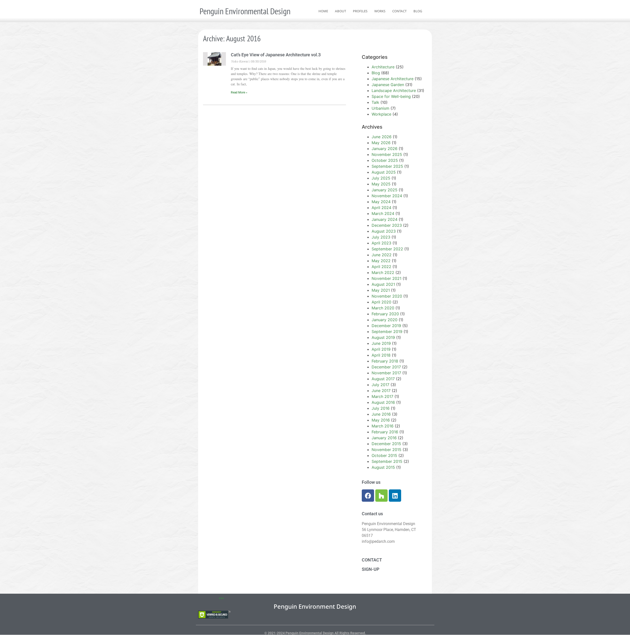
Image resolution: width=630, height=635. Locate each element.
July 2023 (381, 237)
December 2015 (386, 443)
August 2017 (383, 378)
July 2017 (380, 384)
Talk (375, 102)
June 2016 (381, 414)
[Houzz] (381, 495)
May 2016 (381, 420)
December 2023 (387, 225)
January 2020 (384, 319)
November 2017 (386, 372)
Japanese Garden (388, 84)
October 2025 (385, 160)
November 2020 (387, 296)
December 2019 (386, 325)
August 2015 (383, 467)
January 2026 (384, 148)
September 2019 (387, 331)
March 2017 (382, 396)
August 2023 (384, 231)
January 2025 (384, 189)
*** (221, 599)
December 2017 (386, 366)
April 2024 (381, 207)
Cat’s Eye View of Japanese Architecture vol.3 (276, 54)
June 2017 (381, 390)
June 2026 (382, 136)
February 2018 (385, 361)
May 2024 (381, 201)
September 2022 (387, 248)
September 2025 (387, 166)
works (379, 11)
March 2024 (383, 213)
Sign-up (370, 569)
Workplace (381, 114)
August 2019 (383, 337)
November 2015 (386, 449)
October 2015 (384, 455)
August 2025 (384, 172)
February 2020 (385, 313)
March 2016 (383, 425)
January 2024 (384, 219)
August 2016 (383, 402)
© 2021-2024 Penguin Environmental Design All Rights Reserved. (315, 633)
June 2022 (382, 254)
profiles (360, 11)
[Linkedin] (395, 495)
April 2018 (381, 355)
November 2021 (386, 278)
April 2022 (381, 266)
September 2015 (387, 461)
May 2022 (381, 260)
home (323, 11)
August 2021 (383, 284)
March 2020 (383, 307)
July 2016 (381, 408)
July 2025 (381, 178)
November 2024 (387, 195)
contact (399, 11)
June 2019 (381, 343)
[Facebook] (368, 495)
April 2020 (381, 302)
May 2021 (381, 290)
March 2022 (383, 272)
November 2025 (387, 154)
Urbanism (380, 108)
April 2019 (381, 349)
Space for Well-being (391, 96)
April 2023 (381, 243)
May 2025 (381, 183)
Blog (376, 72)
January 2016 (384, 437)
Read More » (239, 92)
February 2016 (385, 431)
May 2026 (381, 142)
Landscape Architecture (394, 90)
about (340, 11)
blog (417, 11)
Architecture (383, 66)
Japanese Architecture (392, 78)
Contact (372, 559)
